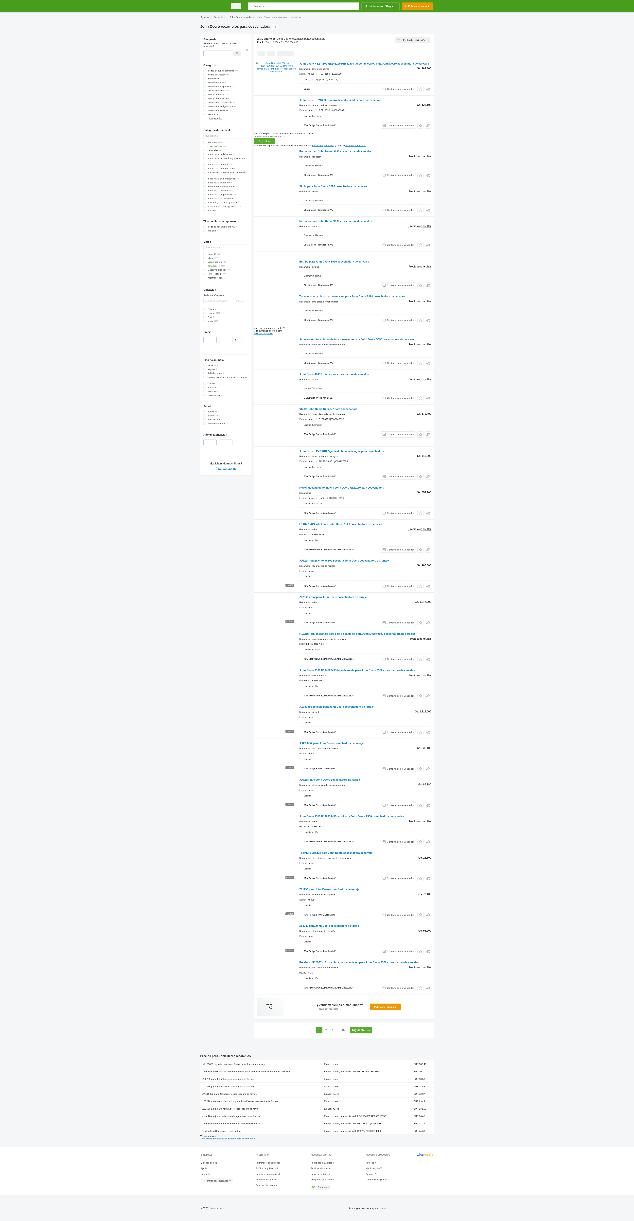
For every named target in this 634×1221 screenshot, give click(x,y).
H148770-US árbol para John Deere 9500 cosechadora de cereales (340, 524)
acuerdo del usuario (355, 145)
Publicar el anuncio (385, 1007)
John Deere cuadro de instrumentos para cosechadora (231, 1123)
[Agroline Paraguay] (214, 6)
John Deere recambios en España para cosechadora (228, 1138)
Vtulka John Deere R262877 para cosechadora (328, 409)
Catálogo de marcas (266, 1185)
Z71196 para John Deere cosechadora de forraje (329, 889)
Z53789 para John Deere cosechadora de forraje (329, 925)
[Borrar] (247, 50)
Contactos (206, 1174)
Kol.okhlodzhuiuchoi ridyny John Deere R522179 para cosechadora (341, 487)
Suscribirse (264, 141)
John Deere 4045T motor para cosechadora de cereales (334, 374)
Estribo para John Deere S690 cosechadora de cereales (334, 261)
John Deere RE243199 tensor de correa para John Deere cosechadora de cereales (246, 1071)
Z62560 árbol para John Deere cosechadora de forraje (333, 597)
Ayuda (204, 1168)
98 (343, 1030)
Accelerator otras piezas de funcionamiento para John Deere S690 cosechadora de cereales (356, 339)
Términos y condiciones (268, 1162)
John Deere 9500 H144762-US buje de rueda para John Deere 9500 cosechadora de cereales (357, 670)
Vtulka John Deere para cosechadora (221, 1131)
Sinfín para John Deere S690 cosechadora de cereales (333, 186)
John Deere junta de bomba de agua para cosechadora (231, 1116)
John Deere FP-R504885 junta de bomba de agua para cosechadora (341, 451)
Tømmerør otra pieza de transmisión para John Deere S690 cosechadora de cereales (352, 296)
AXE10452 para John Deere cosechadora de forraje (331, 743)
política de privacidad (323, 145)
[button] (420, 89)
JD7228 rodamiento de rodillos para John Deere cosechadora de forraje (344, 560)
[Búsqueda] (251, 6)
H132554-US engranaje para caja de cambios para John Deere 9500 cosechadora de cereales (357, 633)
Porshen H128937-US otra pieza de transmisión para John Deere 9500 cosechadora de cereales (359, 962)
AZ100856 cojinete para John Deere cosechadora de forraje (336, 706)
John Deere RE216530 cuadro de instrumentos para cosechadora (340, 100)
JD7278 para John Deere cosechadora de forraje (329, 779)
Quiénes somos (209, 1162)
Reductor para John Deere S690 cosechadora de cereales (335, 151)
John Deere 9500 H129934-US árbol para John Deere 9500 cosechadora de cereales (351, 816)
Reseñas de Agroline (266, 1179)
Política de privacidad (267, 1168)
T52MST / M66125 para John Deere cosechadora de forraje (335, 852)
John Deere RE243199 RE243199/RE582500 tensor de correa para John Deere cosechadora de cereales (364, 63)
